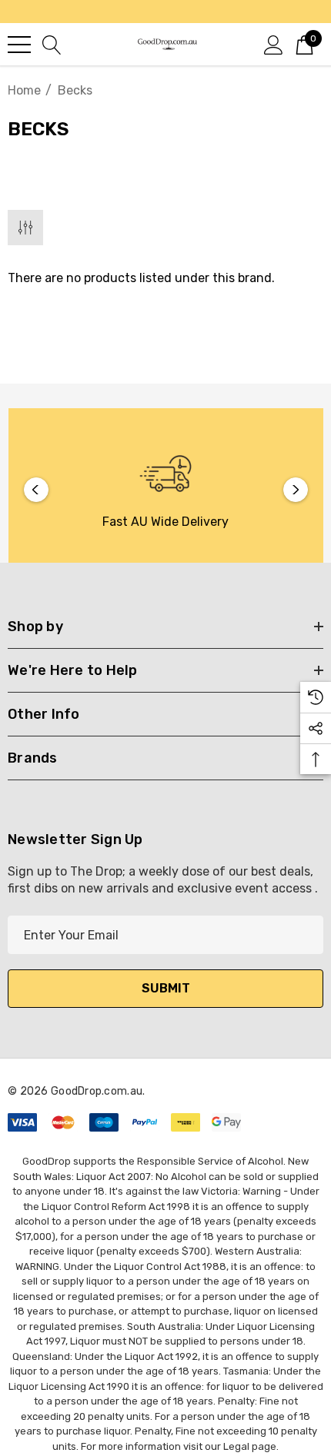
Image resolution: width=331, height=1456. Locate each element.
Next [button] (295, 489)
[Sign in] (273, 44)
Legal (236, 1446)
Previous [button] (36, 489)
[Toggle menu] (19, 44)
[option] (166, 489)
